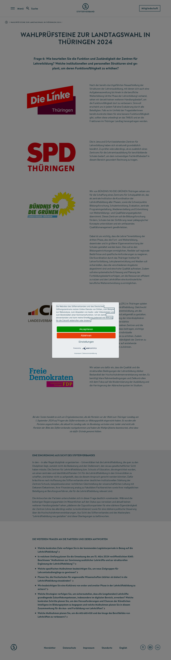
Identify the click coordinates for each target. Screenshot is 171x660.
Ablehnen (86, 335)
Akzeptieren (86, 329)
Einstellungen (86, 341)
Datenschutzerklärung (90, 353)
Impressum (77, 353)
